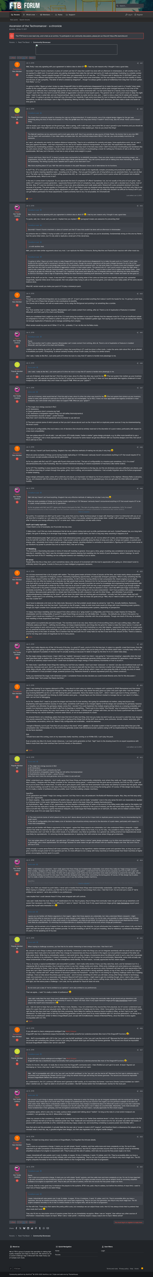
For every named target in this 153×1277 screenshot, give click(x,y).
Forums (57, 1255)
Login (103, 1251)
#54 (141, 860)
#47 (141, 388)
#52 (141, 685)
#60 (141, 1167)
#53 (141, 757)
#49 (141, 488)
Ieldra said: (32, 392)
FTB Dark (17, 1268)
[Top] (140, 1268)
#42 (141, 109)
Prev (13, 58)
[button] (36, 14)
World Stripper (71, 1031)
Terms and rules (112, 1268)
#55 (141, 938)
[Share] (137, 63)
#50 (141, 571)
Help (131, 1268)
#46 (141, 363)
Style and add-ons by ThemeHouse (65, 1274)
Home (57, 1251)
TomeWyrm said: (33, 113)
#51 (141, 644)
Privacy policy (124, 1268)
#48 (141, 447)
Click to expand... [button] (84, 512)
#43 (141, 206)
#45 (141, 332)
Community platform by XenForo (30, 1274)
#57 (141, 1050)
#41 (141, 63)
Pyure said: (32, 367)
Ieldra (13, 29)
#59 (141, 1137)
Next (31, 58)
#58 (141, 1091)
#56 (141, 1028)
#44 (141, 294)
